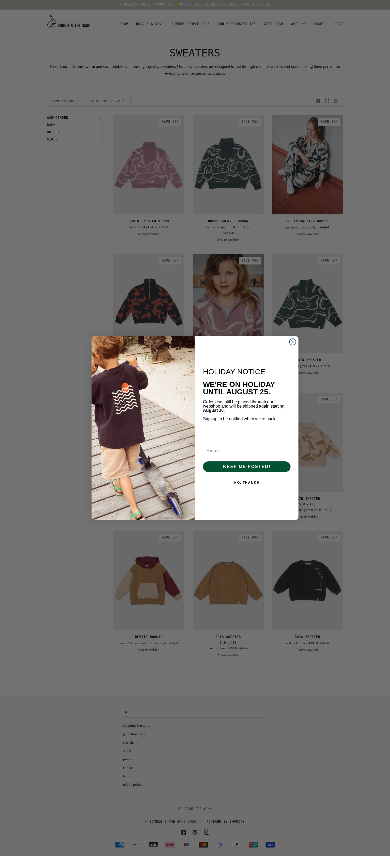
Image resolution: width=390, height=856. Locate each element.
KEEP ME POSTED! (247, 466)
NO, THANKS (246, 482)
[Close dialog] (292, 342)
